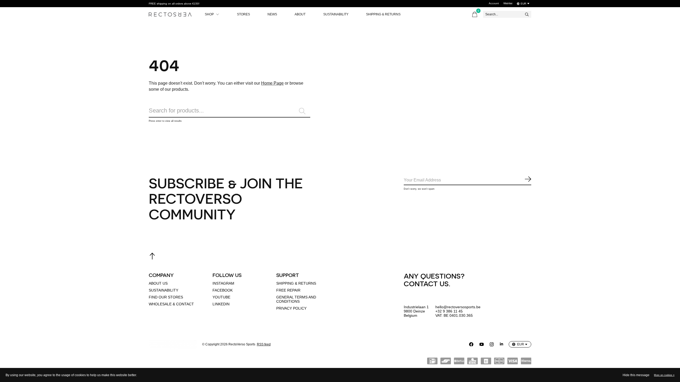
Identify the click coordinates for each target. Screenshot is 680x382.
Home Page (272, 83)
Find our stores (166, 297)
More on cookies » (664, 375)
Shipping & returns (296, 283)
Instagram (223, 283)
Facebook (222, 290)
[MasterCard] (499, 362)
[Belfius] (459, 362)
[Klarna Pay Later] (526, 362)
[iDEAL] (432, 362)
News (272, 14)
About (300, 14)
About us (158, 283)
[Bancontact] (445, 362)
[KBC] (472, 362)
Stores (243, 14)
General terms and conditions (296, 299)
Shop (209, 14)
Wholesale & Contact (171, 304)
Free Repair (288, 290)
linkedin (221, 304)
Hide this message (636, 375)
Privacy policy (291, 308)
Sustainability (335, 14)
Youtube (221, 297)
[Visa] (512, 362)
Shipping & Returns (383, 14)
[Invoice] (486, 362)
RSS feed (264, 344)
